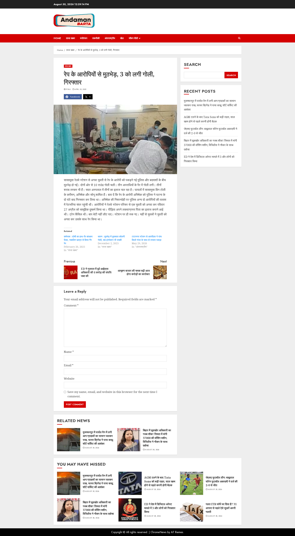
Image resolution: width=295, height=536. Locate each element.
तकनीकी (96, 38)
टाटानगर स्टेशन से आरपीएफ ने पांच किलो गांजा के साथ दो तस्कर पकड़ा (147, 238)
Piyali (68, 89)
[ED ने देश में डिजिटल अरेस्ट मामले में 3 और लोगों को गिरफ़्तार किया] (130, 510)
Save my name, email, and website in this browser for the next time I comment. (112, 394)
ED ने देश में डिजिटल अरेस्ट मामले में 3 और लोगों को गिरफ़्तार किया (159, 508)
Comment (71, 305)
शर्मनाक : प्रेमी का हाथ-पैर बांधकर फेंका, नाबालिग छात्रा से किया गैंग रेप (78, 240)
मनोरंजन (83, 38)
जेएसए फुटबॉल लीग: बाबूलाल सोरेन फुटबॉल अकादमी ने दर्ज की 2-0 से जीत (221, 481)
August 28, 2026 (152, 450)
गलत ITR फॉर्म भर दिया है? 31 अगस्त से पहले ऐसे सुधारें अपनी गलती (221, 508)
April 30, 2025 (80, 89)
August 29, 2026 (92, 448)
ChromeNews (158, 532)
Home (57, 38)
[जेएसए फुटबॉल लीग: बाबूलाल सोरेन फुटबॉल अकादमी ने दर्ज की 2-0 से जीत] (191, 483)
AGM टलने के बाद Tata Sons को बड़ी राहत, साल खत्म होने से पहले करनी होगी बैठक (209, 119)
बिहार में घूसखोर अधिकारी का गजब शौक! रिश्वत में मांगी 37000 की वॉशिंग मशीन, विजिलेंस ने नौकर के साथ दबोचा (157, 437)
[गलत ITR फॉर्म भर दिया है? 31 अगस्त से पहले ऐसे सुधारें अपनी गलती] (191, 510)
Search (192, 64)
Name (69, 352)
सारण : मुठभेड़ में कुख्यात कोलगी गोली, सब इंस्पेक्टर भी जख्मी (111, 238)
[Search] (239, 38)
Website (69, 378)
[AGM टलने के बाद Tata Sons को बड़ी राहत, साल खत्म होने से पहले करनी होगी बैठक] (130, 483)
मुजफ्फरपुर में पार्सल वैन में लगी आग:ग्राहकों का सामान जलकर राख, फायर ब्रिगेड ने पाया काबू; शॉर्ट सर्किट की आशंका (98, 437)
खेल (122, 38)
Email (68, 365)
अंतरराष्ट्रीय (110, 38)
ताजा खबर (70, 38)
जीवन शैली (133, 38)
